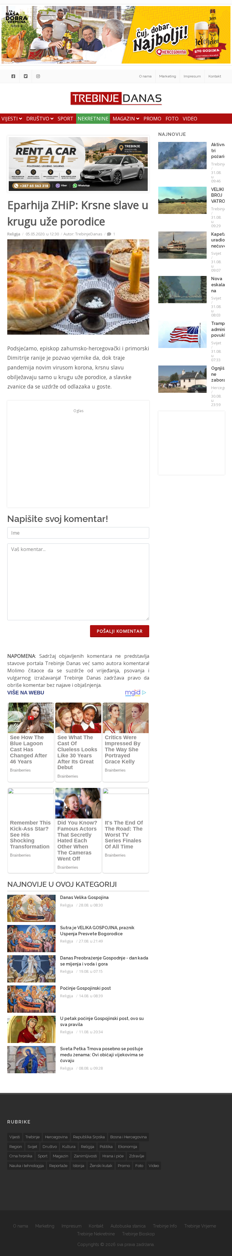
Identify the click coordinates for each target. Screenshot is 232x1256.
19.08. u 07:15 (91, 971)
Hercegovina (56, 1137)
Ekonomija (127, 1146)
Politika (106, 1146)
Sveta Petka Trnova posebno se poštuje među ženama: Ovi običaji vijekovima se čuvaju (101, 1054)
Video (190, 118)
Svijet (216, 253)
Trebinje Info (165, 1226)
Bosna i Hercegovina (128, 1137)
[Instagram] (38, 76)
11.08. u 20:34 (91, 1032)
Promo (152, 118)
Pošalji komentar (120, 631)
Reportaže (58, 1165)
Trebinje (218, 164)
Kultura (69, 1146)
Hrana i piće (113, 1156)
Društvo (38, 118)
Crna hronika (20, 1156)
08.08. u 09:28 (91, 1068)
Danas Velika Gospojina (84, 897)
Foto (172, 118)
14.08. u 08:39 (91, 996)
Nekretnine (93, 118)
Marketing (167, 76)
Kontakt (214, 76)
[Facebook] (13, 76)
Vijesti (10, 118)
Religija (13, 234)
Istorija (78, 1165)
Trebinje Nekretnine (96, 1233)
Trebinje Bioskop (138, 1233)
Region (15, 1146)
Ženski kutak (101, 1165)
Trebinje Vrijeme (200, 1226)
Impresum (192, 76)
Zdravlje (136, 1156)
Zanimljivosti (85, 1156)
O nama (145, 76)
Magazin (124, 118)
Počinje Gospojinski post (85, 988)
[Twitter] (26, 76)
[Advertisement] (78, 457)
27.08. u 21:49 (91, 941)
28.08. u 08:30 (91, 905)
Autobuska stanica (128, 1226)
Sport (65, 118)
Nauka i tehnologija (26, 1165)
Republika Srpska (89, 1137)
